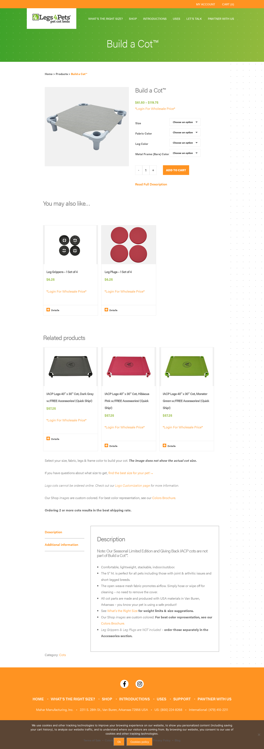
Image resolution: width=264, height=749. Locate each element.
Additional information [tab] (61, 544)
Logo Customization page (132, 485)
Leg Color (141, 144)
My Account (205, 4)
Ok (119, 741)
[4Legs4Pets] (51, 18)
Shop (133, 18)
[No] (259, 735)
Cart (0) (228, 4)
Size (138, 123)
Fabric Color (143, 133)
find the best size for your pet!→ (130, 472)
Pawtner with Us (221, 18)
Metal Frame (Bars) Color (152, 154)
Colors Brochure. (113, 623)
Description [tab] (53, 532)
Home (38, 698)
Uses (176, 18)
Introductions (155, 18)
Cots (62, 654)
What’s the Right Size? (105, 18)
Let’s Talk (194, 18)
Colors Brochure (163, 497)
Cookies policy (139, 741)
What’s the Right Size (122, 610)
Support (182, 698)
